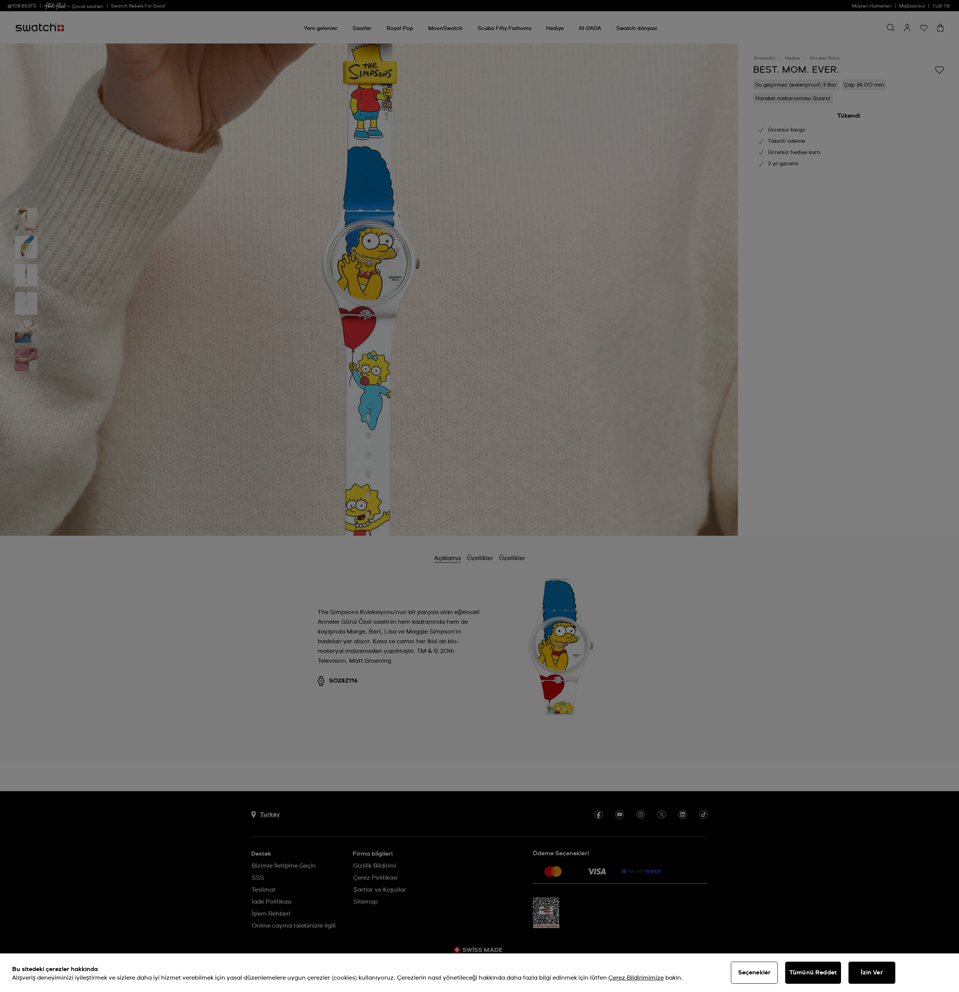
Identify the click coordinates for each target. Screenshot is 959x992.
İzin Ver (872, 973)
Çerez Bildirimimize (636, 978)
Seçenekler (754, 973)
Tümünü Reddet (813, 973)
